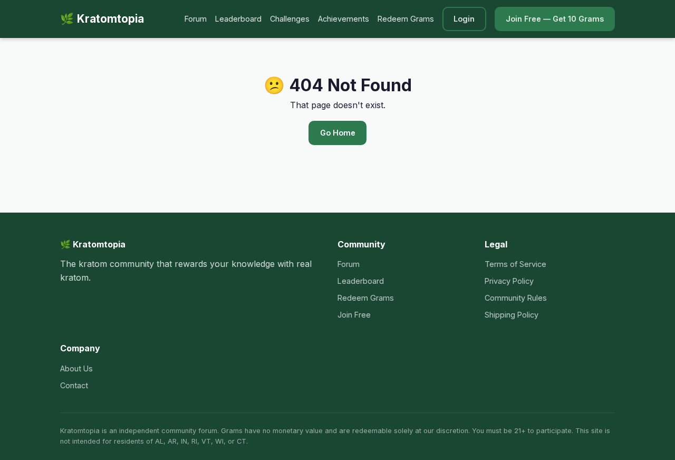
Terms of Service (515, 264)
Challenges (290, 18)
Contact (74, 385)
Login (464, 18)
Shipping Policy (511, 314)
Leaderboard (238, 18)
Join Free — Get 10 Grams (555, 18)
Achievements (343, 18)
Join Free (354, 314)
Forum (196, 18)
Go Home (337, 132)
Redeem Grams (406, 18)
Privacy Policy (509, 280)
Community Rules (516, 297)
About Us (76, 368)
